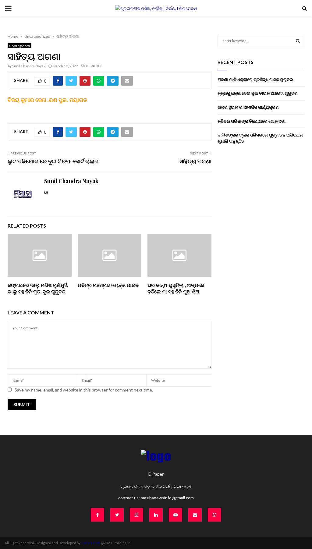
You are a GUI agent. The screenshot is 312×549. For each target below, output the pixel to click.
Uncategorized (19, 46)
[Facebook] (97, 515)
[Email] (195, 515)
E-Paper (156, 473)
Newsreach (90, 542)
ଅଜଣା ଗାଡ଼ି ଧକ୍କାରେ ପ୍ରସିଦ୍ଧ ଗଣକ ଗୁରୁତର (255, 79)
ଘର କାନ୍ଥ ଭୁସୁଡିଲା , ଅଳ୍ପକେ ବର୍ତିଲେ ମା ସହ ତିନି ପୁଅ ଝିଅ (175, 288)
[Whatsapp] (214, 515)
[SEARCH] (297, 41)
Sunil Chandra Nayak (28, 66)
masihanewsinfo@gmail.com (167, 497)
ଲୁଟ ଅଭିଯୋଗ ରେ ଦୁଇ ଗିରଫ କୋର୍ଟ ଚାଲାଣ (53, 161)
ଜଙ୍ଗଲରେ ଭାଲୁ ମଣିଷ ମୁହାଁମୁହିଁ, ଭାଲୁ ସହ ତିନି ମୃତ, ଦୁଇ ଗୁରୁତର (38, 288)
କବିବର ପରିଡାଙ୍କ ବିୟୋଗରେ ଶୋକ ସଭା (252, 121)
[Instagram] (136, 515)
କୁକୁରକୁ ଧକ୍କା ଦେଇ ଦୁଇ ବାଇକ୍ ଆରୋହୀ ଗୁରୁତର (258, 93)
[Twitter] (117, 515)
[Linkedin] (156, 515)
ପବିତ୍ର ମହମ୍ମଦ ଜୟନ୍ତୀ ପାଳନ (109, 288)
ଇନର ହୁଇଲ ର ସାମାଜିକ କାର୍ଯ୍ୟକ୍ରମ (248, 107)
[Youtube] (175, 515)
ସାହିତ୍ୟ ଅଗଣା (195, 161)
